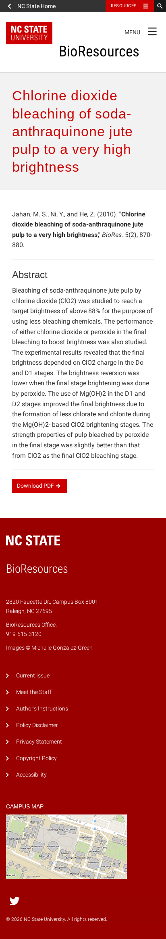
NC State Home (36, 6)
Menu (140, 31)
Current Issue (33, 675)
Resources (124, 5)
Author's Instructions (42, 708)
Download (35, 485)
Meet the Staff (34, 692)
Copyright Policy (36, 758)
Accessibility (31, 774)
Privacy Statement (39, 741)
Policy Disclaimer (37, 725)
